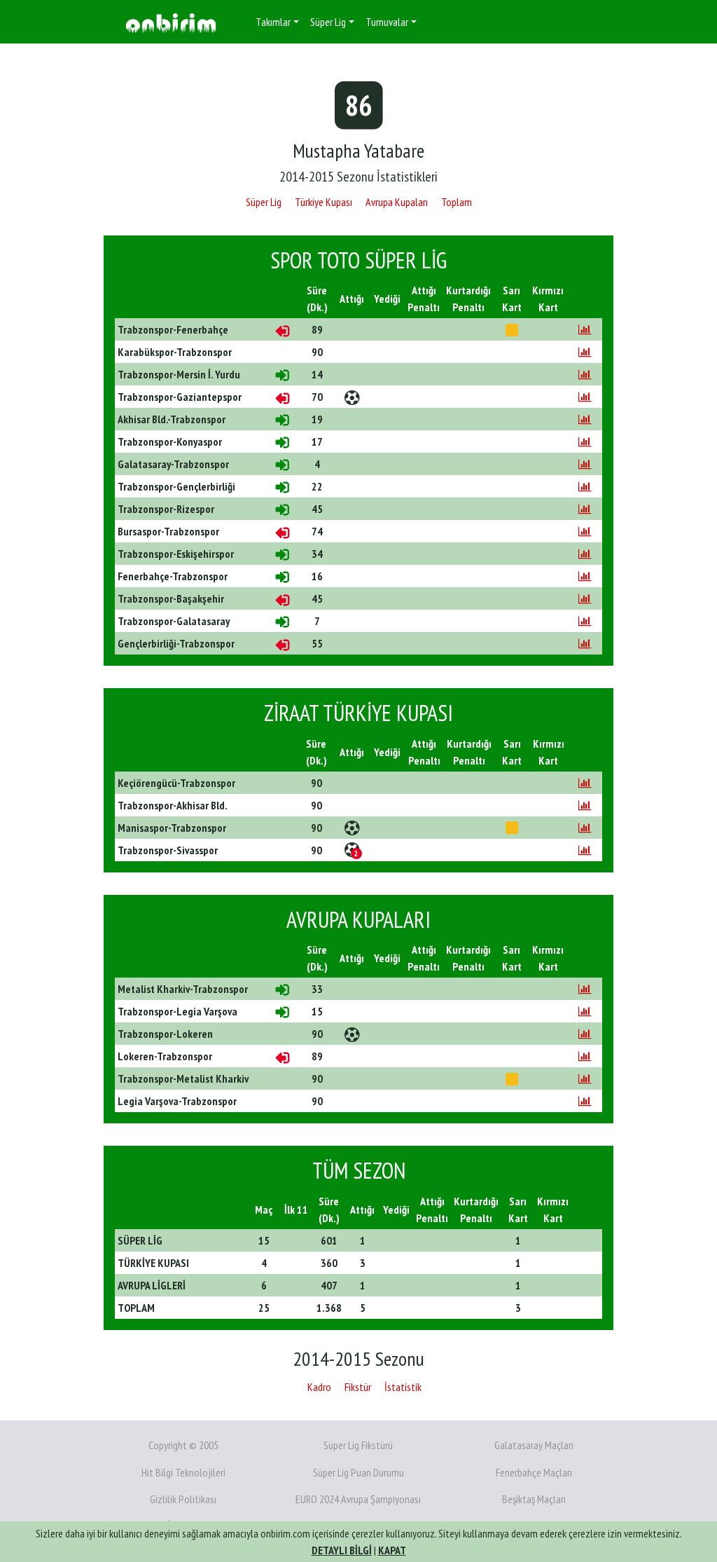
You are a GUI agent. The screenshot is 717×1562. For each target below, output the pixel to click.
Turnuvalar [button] (387, 22)
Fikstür (357, 1387)
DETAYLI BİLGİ (342, 1550)
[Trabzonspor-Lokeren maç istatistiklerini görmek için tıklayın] (584, 1034)
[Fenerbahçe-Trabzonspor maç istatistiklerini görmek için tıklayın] (584, 576)
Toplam (456, 202)
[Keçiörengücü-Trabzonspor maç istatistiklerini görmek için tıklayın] (584, 783)
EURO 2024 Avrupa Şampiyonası (358, 1499)
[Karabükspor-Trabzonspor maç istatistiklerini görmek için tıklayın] (584, 352)
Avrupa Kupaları (397, 202)
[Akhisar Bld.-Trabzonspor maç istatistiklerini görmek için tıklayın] (584, 419)
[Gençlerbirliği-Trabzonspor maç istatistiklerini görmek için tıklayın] (584, 643)
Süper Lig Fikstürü (358, 1445)
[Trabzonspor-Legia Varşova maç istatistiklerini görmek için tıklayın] (584, 1011)
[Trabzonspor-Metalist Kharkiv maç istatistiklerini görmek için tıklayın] (584, 1078)
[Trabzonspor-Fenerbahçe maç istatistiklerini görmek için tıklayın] (584, 329)
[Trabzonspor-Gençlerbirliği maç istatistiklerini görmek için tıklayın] (584, 486)
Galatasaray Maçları (533, 1445)
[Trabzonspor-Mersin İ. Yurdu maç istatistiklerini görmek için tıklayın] (584, 374)
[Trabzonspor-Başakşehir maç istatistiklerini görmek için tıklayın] (584, 598)
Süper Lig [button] (328, 22)
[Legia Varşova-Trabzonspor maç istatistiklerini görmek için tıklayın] (584, 1101)
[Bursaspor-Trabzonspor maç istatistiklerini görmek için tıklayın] (584, 531)
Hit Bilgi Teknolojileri (183, 1472)
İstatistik (403, 1387)
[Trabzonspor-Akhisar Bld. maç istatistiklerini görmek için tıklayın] (584, 805)
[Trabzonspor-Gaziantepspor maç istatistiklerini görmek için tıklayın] (584, 397)
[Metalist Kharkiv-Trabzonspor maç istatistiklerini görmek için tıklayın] (584, 989)
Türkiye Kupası (323, 202)
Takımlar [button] (273, 22)
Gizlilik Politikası (183, 1499)
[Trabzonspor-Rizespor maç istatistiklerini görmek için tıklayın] (584, 509)
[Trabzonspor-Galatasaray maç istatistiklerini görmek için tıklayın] (584, 621)
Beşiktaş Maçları (534, 1499)
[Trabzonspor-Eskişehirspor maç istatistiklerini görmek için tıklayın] (584, 554)
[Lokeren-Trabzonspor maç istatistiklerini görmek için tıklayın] (584, 1056)
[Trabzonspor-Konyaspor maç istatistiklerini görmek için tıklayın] (584, 441)
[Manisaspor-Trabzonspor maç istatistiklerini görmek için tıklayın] (584, 828)
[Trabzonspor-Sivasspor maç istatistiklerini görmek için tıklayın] (584, 850)
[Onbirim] (170, 22)
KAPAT (392, 1550)
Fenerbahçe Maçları (534, 1472)
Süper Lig (263, 202)
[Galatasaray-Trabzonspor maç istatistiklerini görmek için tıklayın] (584, 464)
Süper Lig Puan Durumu (358, 1472)
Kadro (319, 1387)
